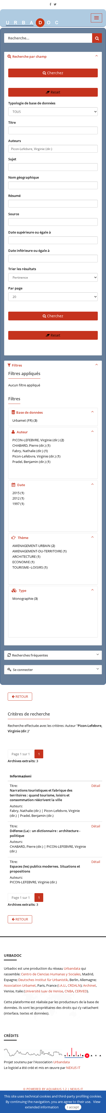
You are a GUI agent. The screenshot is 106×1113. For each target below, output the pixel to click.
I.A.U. (62, 985)
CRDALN (74, 985)
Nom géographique (23, 177)
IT (78, 1067)
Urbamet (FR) (22, 420)
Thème (22, 537)
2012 (16, 498)
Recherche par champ (29, 56)
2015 (16, 493)
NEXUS (71, 1067)
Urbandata (72, 968)
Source (13, 214)
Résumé (14, 195)
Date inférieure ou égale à (29, 250)
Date (20, 485)
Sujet (12, 159)
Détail (95, 785)
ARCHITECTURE (24, 556)
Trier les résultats (22, 269)
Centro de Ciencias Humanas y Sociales (51, 974)
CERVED (81, 991)
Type (22, 590)
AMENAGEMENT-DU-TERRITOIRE (37, 551)
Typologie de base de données (31, 103)
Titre (12, 122)
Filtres (17, 365)
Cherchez (54, 72)
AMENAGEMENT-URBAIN (31, 545)
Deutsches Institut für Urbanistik (43, 979)
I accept (73, 1107)
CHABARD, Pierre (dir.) (29, 445)
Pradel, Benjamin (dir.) (29, 461)
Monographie (22, 598)
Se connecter (23, 669)
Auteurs (14, 140)
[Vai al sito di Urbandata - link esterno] (53, 1052)
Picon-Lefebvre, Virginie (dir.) (34, 456)
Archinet (89, 985)
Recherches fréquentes (30, 655)
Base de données (29, 412)
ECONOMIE (21, 562)
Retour (21, 696)
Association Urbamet (20, 985)
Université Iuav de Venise (44, 991)
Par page (15, 288)
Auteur (22, 432)
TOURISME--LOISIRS (27, 567)
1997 (16, 503)
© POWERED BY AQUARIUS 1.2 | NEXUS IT (53, 1089)
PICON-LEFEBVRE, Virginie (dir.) (35, 440)
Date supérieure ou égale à (29, 232)
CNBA (69, 991)
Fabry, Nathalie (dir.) (27, 450)
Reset (55, 92)
